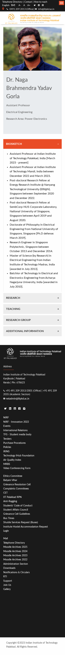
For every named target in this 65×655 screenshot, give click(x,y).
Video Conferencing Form (17, 468)
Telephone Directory (12, 2)
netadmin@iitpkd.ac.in (17, 398)
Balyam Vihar (10, 480)
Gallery (7, 589)
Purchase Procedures (14, 443)
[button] (61, 3)
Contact (28, 2)
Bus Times (8, 518)
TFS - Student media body (17, 434)
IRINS (6, 451)
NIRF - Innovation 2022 (16, 422)
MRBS (6, 464)
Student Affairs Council (15, 509)
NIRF (6, 417)
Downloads (9, 568)
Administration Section (15, 564)
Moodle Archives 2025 (15, 547)
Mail (5, 538)
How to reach (40, 2)
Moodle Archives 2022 (15, 559)
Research (13, 298)
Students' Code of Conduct (17, 505)
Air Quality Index (12, 460)
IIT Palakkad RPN (12, 497)
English (5, 5)
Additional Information (25, 331)
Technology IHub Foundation (18, 455)
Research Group (18, 320)
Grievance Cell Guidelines (16, 514)
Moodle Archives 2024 (15, 551)
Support (7, 581)
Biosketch (14, 144)
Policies (7, 447)
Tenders (7, 439)
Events (6, 426)
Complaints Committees (16, 488)
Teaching (13, 309)
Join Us (7, 585)
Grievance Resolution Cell (17, 484)
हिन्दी (13, 5)
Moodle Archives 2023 (15, 555)
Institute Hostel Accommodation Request (25, 526)
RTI (5, 576)
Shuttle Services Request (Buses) (20, 522)
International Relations (15, 430)
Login (6, 531)
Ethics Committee (12, 476)
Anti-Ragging (10, 501)
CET (5, 493)
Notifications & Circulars (16, 572)
